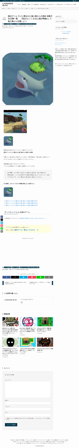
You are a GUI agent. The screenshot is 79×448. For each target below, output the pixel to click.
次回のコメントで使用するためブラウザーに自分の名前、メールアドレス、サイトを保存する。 (28, 419)
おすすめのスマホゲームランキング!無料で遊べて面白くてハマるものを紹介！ (47, 441)
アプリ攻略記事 (7, 23)
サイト (6, 412)
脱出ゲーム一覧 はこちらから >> (26, 230)
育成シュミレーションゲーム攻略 (20, 441)
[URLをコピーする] (49, 277)
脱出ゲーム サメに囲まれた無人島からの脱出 (27, 23)
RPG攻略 (22, 440)
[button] (6, 277)
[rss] (74, 1)
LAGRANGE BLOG (7, 4)
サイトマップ (58, 44)
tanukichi (6, 269)
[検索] (76, 1)
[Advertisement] (27, 39)
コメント (8, 380)
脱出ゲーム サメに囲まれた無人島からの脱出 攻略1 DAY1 (22, 201)
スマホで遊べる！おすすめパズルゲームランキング (51, 443)
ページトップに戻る (66, 31)
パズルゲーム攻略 (64, 440)
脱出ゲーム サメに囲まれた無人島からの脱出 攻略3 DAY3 (22, 205)
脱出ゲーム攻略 (14, 23)
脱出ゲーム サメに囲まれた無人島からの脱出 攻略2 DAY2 (22, 203)
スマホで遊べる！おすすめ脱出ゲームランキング (27, 443)
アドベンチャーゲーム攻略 (43, 440)
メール (7, 406)
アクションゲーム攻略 (31, 440)
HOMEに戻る (65, 33)
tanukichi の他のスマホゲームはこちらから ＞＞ (33, 218)
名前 (6, 400)
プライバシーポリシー (60, 42)
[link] (22, 302)
